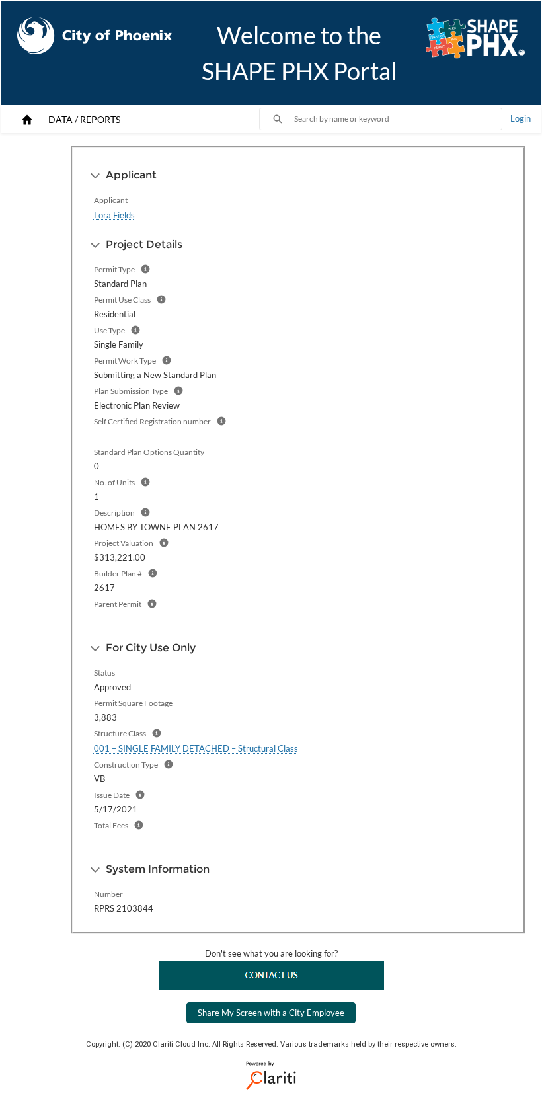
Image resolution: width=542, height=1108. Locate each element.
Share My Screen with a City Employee (271, 1013)
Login (520, 118)
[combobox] (398, 119)
